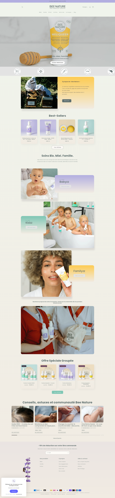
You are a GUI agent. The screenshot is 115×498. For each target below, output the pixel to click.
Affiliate (80, 466)
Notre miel (61, 468)
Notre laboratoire (63, 466)
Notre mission (62, 461)
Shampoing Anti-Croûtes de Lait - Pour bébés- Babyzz (29, 139)
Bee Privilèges (81, 468)
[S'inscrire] (67, 452)
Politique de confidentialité (72, 492)
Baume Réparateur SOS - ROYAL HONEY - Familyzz (67, 139)
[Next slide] (102, 435)
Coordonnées (53, 494)
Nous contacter (82, 464)
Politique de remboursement (60, 492)
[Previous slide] (101, 435)
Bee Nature (31, 492)
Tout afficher (57, 147)
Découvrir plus (65, 186)
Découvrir (66, 100)
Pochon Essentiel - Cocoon (48, 383)
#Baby (36, 430)
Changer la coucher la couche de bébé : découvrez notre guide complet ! (68, 425)
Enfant (41, 466)
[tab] (55, 65)
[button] (22, 7)
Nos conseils (62, 471)
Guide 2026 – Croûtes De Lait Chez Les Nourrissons (22, 425)
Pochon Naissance (67, 383)
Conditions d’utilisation (84, 492)
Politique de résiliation (71, 494)
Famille (41, 464)
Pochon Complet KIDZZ (29, 383)
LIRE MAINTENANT (15, 432)
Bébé (41, 461)
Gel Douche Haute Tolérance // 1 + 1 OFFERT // (86, 139)
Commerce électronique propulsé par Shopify (43, 492)
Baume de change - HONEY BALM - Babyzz (48, 139)
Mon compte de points (83, 461)
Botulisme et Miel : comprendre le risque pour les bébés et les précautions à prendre (45, 425)
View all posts (57, 438)
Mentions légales (61, 494)
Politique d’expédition (45, 494)
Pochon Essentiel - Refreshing (86, 384)
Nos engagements (63, 464)
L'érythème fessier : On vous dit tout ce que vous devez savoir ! (91, 425)
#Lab (40, 430)
